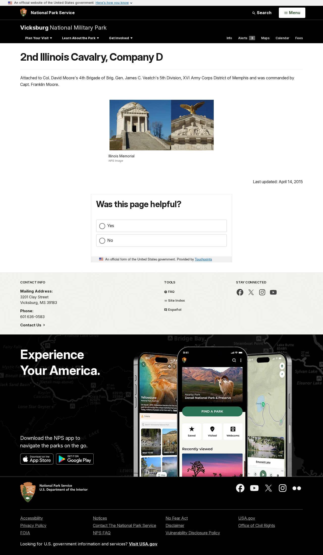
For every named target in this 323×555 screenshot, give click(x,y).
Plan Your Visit (36, 38)
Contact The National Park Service (124, 525)
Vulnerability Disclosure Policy (193, 532)
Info (229, 38)
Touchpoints (203, 259)
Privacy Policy (33, 525)
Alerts (245, 38)
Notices (100, 518)
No (110, 240)
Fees (299, 38)
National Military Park (63, 27)
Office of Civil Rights (256, 525)
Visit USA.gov (143, 543)
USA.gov (246, 518)
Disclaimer (175, 525)
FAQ (171, 291)
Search (264, 12)
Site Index (176, 300)
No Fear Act (177, 518)
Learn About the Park (78, 38)
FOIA (25, 532)
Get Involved (119, 38)
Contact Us (31, 325)
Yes (110, 225)
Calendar (282, 38)
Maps (265, 38)
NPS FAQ (102, 532)
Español (174, 309)
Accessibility (31, 518)
